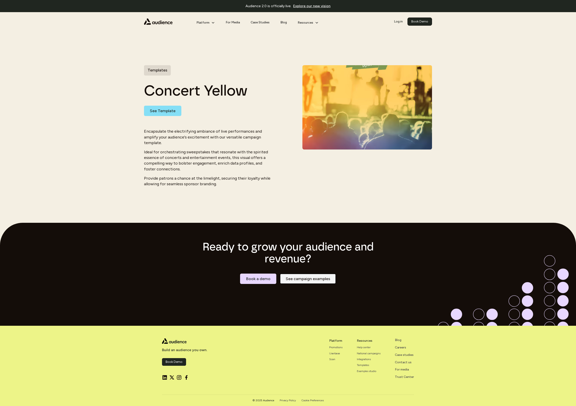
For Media (233, 22)
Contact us (403, 362)
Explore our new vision (312, 6)
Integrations (364, 359)
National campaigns (368, 353)
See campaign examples (308, 278)
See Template (163, 110)
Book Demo (419, 21)
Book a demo (258, 278)
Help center (364, 347)
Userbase (334, 353)
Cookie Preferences (312, 400)
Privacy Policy (288, 400)
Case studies (404, 355)
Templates (363, 365)
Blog (283, 22)
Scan (332, 359)
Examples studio (366, 371)
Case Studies (260, 22)
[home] (166, 21)
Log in (398, 21)
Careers (400, 347)
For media (402, 369)
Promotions (335, 347)
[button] (205, 21)
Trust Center (404, 377)
